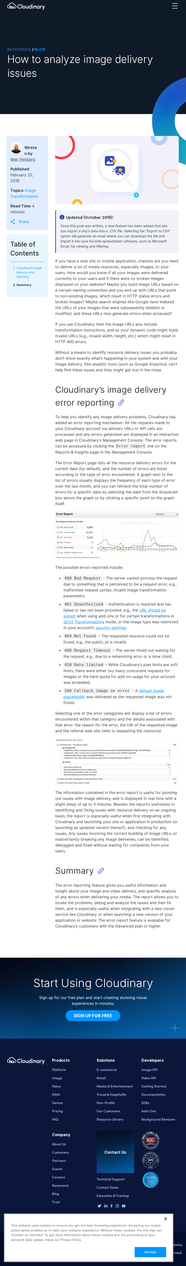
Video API (148, 1077)
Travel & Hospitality (111, 1094)
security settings (111, 627)
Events (57, 1168)
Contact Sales (107, 1187)
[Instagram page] (117, 1206)
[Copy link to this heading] (121, 402)
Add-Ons (148, 1110)
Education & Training (113, 1195)
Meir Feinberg (22, 159)
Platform (59, 1069)
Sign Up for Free (93, 1015)
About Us (59, 1143)
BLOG (39, 49)
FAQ (55, 1119)
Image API (149, 1069)
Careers (58, 1177)
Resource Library (110, 1119)
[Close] (165, 1218)
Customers (60, 1152)
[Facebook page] (111, 1206)
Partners (59, 1160)
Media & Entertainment (115, 1086)
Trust (56, 1201)
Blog (55, 1193)
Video (56, 1086)
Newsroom (60, 1185)
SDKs (145, 1102)
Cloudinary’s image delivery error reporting (29, 272)
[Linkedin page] (106, 1206)
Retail (101, 1077)
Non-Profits (106, 1102)
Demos (57, 1102)
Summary (23, 285)
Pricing (57, 1110)
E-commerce (107, 1069)
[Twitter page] (99, 1206)
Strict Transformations (83, 621)
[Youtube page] (123, 1206)
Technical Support (111, 1179)
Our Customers (108, 1110)
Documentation (153, 1094)
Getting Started (153, 1086)
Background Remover (158, 1119)
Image (57, 1077)
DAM (56, 1094)
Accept (150, 1252)
